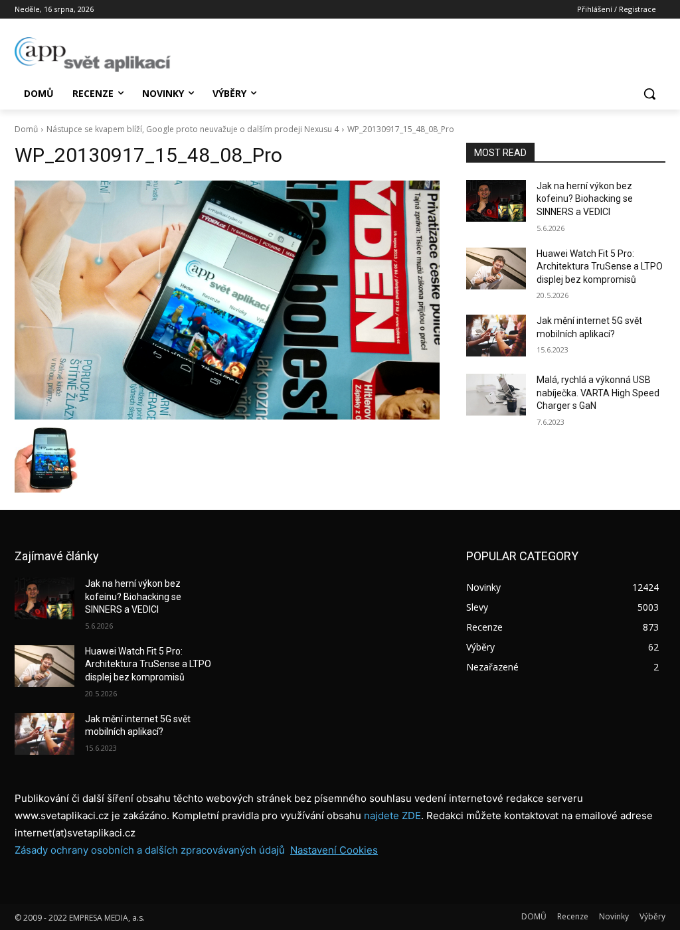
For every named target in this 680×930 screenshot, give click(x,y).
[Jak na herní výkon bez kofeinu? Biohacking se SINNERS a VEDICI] (496, 201)
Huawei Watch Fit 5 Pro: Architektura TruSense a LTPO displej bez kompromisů (600, 266)
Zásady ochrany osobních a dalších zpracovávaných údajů (150, 850)
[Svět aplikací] (93, 54)
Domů (26, 129)
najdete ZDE (392, 815)
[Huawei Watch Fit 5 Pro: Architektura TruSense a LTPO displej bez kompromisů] (496, 268)
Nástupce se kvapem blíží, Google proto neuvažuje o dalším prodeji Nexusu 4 (192, 129)
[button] (649, 94)
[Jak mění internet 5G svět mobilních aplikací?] (496, 335)
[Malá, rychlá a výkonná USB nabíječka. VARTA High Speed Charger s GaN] (496, 395)
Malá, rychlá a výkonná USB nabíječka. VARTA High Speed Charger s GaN (598, 392)
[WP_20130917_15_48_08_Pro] (227, 300)
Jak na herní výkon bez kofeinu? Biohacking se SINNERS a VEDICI (585, 199)
